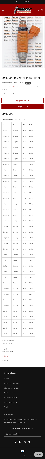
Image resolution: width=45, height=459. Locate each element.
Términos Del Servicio (11, 388)
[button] (2, 9)
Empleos (7, 407)
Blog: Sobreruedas (10, 402)
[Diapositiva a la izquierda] (18, 70)
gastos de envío (17, 86)
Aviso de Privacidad (10, 397)
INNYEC (19, 455)
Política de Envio (9, 393)
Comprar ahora (22, 107)
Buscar (6, 379)
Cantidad (4, 89)
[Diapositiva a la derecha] (27, 70)
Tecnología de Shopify (26, 455)
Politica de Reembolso (11, 383)
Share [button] (6, 356)
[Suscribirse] (38, 434)
